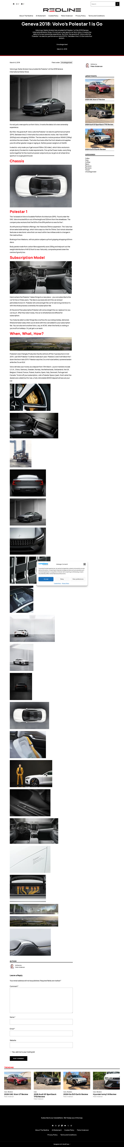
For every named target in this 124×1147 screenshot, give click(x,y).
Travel (87, 170)
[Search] (117, 4)
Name (12, 1017)
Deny (62, 579)
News (87, 164)
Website (13, 1040)
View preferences (78, 579)
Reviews (88, 166)
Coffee (87, 162)
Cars (87, 160)
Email (12, 1029)
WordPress (65, 1144)
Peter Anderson (67, 16)
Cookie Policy (57, 583)
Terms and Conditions (96, 16)
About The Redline (26, 16)
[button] (85, 564)
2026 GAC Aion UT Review (95, 100)
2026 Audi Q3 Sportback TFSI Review (99, 124)
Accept (46, 579)
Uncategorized (62, 44)
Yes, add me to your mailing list (23, 1052)
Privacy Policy (65, 583)
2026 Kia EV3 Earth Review (95, 149)
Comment (14, 986)
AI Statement (41, 16)
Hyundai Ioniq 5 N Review (104, 1094)
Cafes (87, 158)
